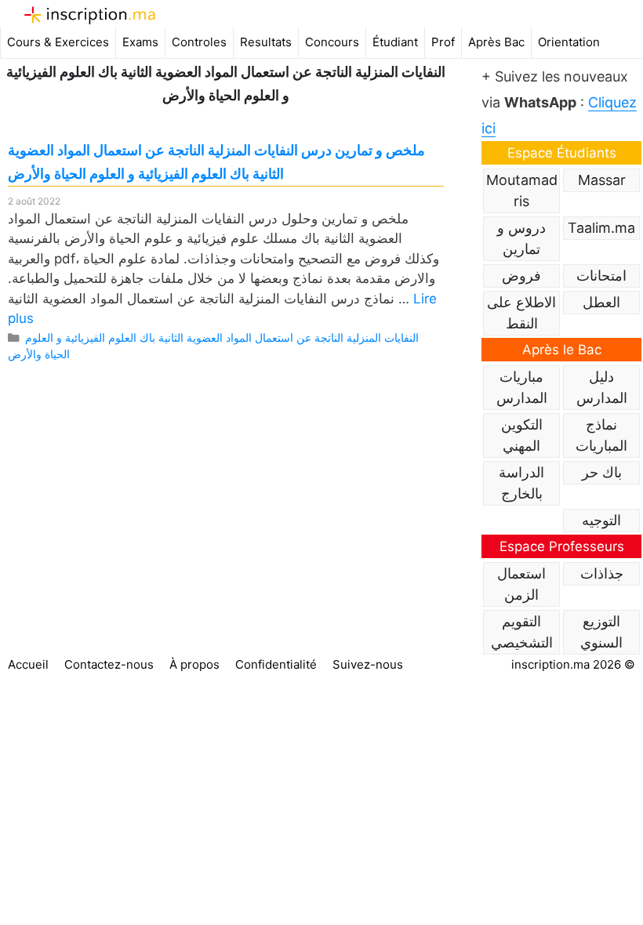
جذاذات (601, 573)
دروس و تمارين (521, 238)
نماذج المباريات (601, 435)
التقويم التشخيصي (522, 632)
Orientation (569, 41)
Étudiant (395, 41)
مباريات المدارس (521, 387)
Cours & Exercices (58, 41)
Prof (443, 41)
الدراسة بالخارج (521, 483)
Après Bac (496, 41)
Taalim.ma (601, 227)
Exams (140, 41)
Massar (602, 180)
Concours (332, 41)
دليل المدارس (601, 387)
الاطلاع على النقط (521, 313)
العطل (601, 302)
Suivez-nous (367, 664)
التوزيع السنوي (601, 632)
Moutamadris (522, 190)
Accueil (28, 664)
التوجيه (601, 520)
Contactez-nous (109, 664)
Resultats (266, 41)
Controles (199, 41)
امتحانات (601, 275)
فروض (521, 275)
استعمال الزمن (521, 584)
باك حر (602, 472)
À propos (194, 664)
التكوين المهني (522, 435)
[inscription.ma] (90, 15)
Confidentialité (276, 664)
